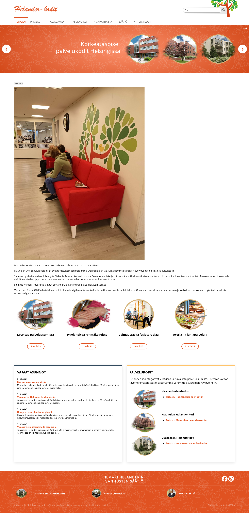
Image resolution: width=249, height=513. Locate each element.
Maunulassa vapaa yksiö (31, 382)
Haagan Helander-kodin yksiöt (34, 412)
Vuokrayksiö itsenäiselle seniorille (36, 427)
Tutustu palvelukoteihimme (47, 493)
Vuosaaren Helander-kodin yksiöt (36, 397)
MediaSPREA (229, 505)
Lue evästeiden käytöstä (78, 505)
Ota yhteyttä (187, 493)
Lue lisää (36, 346)
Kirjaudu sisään (99, 505)
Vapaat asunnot (114, 493)
